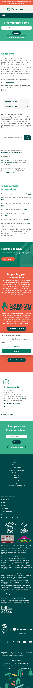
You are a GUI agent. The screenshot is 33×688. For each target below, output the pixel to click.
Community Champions (16, 329)
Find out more (8, 259)
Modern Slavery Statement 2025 (16, 485)
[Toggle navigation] (3, 15)
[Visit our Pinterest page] (30, 642)
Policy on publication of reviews (9, 515)
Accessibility (4, 502)
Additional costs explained (16, 470)
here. (6, 215)
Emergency (16, 488)
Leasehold (16, 481)
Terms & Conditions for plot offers (10, 518)
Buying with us (16, 462)
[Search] (27, 137)
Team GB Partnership (16, 360)
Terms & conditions (6, 512)
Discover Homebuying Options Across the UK (16, 669)
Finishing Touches (16, 465)
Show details (16, 346)
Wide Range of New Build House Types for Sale (16, 666)
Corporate (16, 475)
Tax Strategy (4, 508)
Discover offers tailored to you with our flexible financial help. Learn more (16, 3)
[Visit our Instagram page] (19, 642)
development (6, 117)
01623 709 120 (10, 173)
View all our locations (16, 447)
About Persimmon (16, 467)
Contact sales (8, 160)
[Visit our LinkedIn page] (13, 642)
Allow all (16, 351)
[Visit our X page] (7, 642)
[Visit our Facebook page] (2, 642)
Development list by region (16, 37)
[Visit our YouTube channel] (24, 642)
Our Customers (16, 473)
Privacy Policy (5, 499)
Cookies (3, 505)
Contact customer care (11, 163)
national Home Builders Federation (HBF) (12, 599)
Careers (16, 478)
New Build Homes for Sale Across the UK (16, 663)
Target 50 (16, 483)
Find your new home (16, 460)
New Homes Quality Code (8, 496)
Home (3, 44)
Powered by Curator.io (8, 414)
